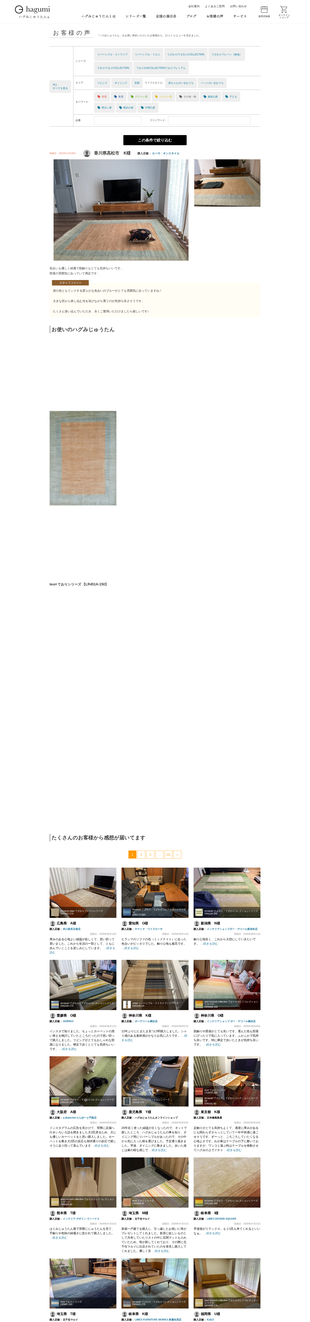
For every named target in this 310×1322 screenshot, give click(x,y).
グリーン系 (139, 96)
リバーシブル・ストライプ (112, 54)
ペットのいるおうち (212, 82)
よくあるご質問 (215, 6)
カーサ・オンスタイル (165, 153)
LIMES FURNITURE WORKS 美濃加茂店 (158, 1319)
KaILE (210, 1319)
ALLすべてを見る (60, 86)
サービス (240, 16)
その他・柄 (187, 96)
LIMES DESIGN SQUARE (221, 1218)
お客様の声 (215, 16)
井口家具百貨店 (72, 929)
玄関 (136, 82)
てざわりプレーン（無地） (227, 54)
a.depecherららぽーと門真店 (80, 1117)
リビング (102, 82)
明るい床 (104, 107)
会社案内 (193, 6)
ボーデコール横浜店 (146, 1021)
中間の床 (148, 107)
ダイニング (121, 82)
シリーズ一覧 (135, 16)
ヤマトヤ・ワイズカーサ (149, 929)
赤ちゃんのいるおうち (181, 82)
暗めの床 (126, 107)
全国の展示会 (166, 16)
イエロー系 (163, 96)
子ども (231, 96)
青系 (118, 96)
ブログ (191, 16)
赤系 (102, 96)
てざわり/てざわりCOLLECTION (185, 54)
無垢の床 (210, 96)
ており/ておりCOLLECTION (113, 67)
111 (168, 854)
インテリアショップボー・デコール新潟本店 (232, 929)
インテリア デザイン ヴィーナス (81, 1218)
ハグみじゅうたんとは (98, 16)
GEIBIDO (68, 1021)
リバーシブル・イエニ (147, 54)
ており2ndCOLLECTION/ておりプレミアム (161, 67)
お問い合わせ (238, 6)
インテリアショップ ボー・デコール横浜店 (231, 1021)
